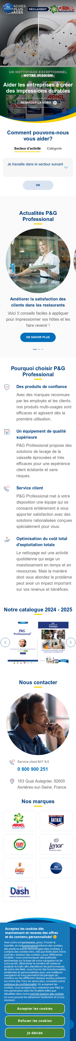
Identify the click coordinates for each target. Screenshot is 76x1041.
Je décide (35, 1033)
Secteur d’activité (27, 149)
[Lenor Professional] (56, 844)
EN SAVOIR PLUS (38, 337)
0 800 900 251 (32, 769)
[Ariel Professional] (19, 821)
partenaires (30, 945)
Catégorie (54, 149)
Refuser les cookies (35, 1020)
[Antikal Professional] (56, 821)
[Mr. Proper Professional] (19, 868)
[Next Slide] (70, 642)
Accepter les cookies (35, 1008)
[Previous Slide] (5, 642)
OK (38, 185)
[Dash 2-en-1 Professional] (19, 891)
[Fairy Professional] (19, 844)
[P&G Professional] (56, 868)
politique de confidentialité (20, 984)
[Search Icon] (61, 8)
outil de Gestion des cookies (47, 994)
